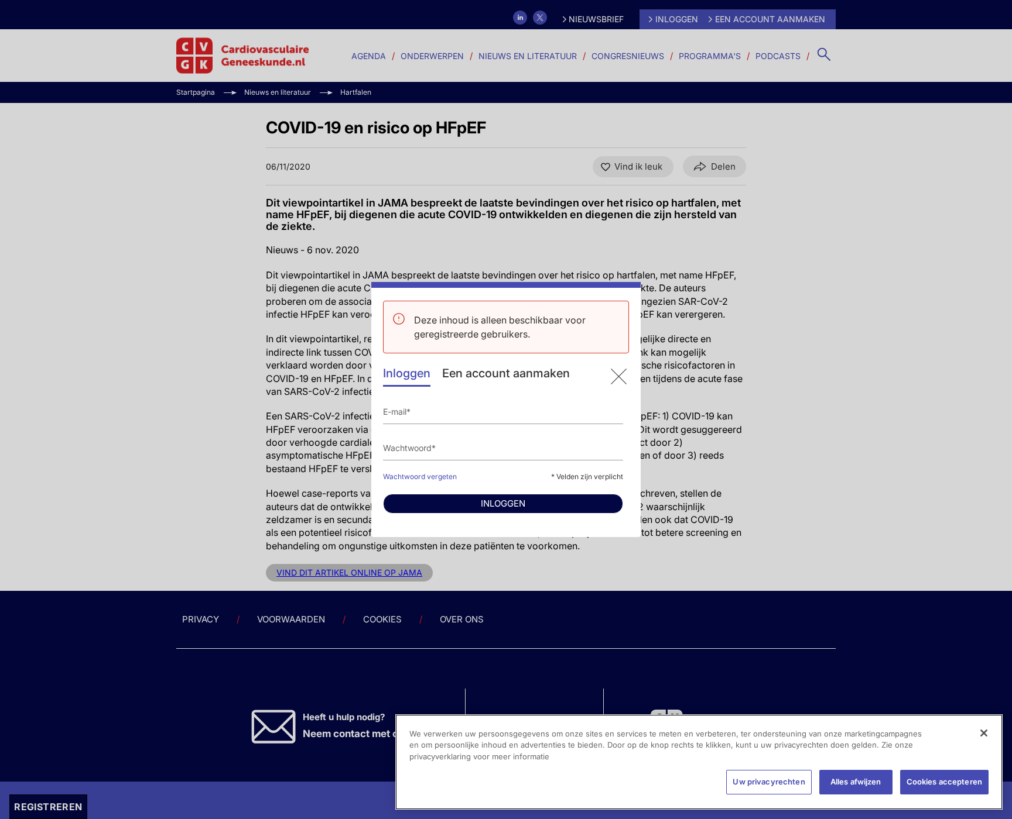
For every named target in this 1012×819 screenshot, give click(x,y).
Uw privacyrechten (769, 781)
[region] (699, 762)
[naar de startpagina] (619, 376)
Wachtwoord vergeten (420, 476)
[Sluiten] (984, 733)
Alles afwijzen (855, 781)
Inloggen (406, 373)
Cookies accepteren (944, 781)
